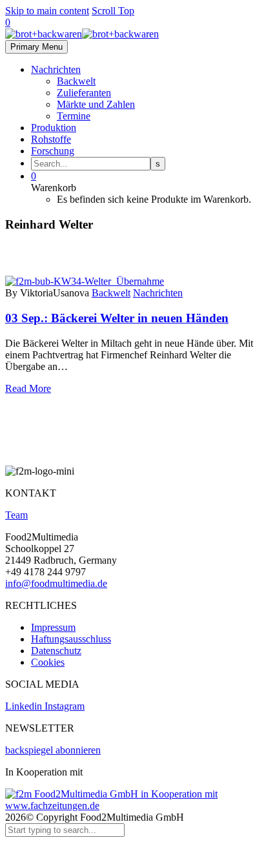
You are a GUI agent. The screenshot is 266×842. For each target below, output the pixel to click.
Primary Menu (36, 47)
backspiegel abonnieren (53, 749)
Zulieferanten (84, 92)
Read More (28, 388)
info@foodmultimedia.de (56, 583)
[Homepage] (82, 33)
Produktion (53, 127)
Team (16, 514)
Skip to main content (47, 10)
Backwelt (76, 81)
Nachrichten (56, 69)
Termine (73, 115)
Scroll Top (113, 10)
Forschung (52, 150)
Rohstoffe (51, 139)
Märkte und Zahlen (96, 104)
